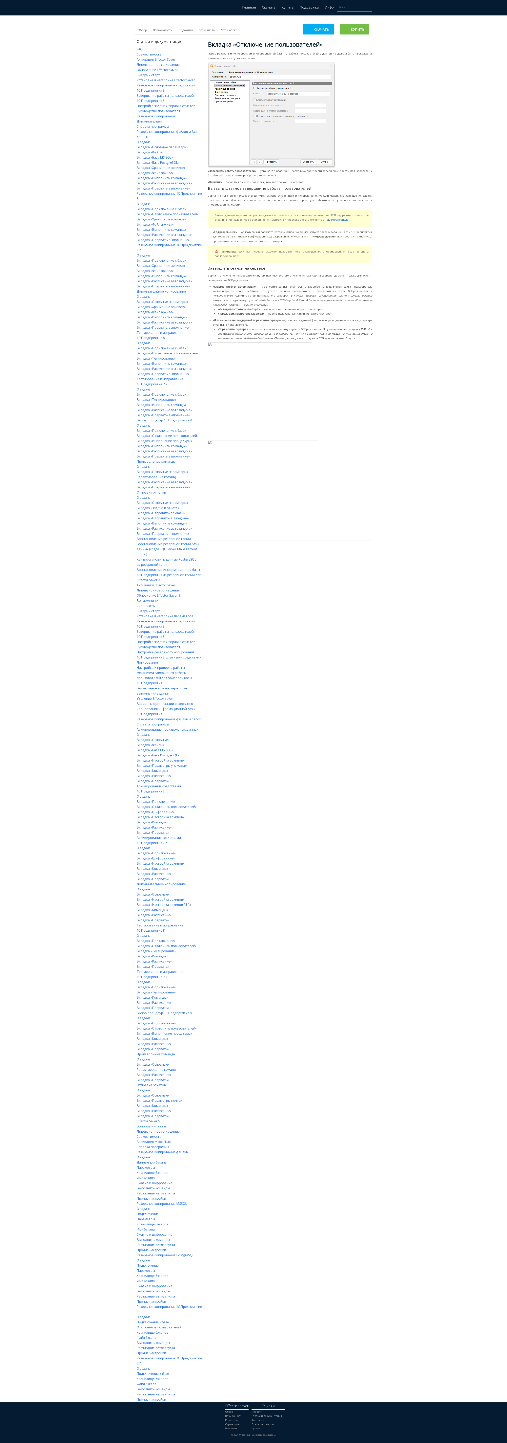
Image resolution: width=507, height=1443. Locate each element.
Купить (288, 7)
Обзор (142, 30)
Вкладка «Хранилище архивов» (161, 168)
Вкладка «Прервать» (153, 781)
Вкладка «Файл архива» (155, 173)
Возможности (162, 30)
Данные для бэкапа (152, 1162)
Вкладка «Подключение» (156, 801)
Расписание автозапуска (156, 1193)
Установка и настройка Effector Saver (166, 80)
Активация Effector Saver (156, 59)
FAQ (140, 49)
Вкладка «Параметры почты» (160, 1100)
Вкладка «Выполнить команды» (162, 178)
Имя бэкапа (146, 1178)
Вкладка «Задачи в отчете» (158, 508)
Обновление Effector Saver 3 (158, 595)
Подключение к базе (153, 1322)
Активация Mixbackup (154, 1142)
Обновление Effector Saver (157, 70)
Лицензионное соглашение (158, 64)
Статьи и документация (267, 1416)
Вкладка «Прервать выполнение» (163, 188)
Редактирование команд (156, 477)
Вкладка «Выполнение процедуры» (164, 441)
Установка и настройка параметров (165, 616)
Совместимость (149, 54)
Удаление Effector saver (155, 698)
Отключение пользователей (159, 1327)
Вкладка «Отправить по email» (161, 513)
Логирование (147, 662)
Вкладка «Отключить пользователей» (167, 807)
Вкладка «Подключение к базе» (161, 209)
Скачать (269, 7)
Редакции (185, 30)
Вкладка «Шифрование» (156, 812)
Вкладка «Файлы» (150, 152)
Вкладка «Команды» (152, 770)
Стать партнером (263, 1424)
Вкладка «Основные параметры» (162, 147)
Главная (249, 7)
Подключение (148, 1214)
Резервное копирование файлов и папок (169, 719)
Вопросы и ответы (151, 1126)
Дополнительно (149, 121)
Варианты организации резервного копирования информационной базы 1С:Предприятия (166, 708)
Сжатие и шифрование (154, 1183)
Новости (257, 1411)
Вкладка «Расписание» (154, 776)
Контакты (258, 1420)
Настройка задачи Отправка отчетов (166, 106)
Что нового (229, 30)
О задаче (144, 142)
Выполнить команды (153, 1188)
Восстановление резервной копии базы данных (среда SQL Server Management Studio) (168, 549)
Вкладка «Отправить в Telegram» (163, 518)
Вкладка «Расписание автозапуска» (164, 183)
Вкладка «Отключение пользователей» (167, 214)
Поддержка (309, 7)
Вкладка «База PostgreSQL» (158, 162)
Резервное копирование (156, 116)
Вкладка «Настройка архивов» (161, 760)
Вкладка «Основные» (153, 740)
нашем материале (336, 219)
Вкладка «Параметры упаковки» (162, 765)
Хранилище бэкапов (152, 1172)
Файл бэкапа (146, 1337)
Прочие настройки (151, 1198)
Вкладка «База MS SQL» (155, 157)
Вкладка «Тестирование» (156, 358)
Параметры (146, 1167)
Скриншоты (207, 30)
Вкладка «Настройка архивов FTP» (164, 904)
